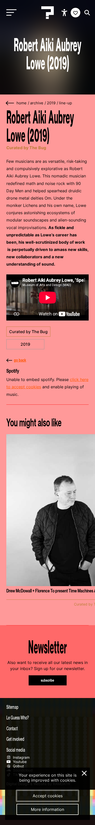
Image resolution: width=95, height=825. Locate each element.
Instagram (21, 757)
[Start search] (86, 12)
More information (47, 809)
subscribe (47, 680)
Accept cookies (48, 795)
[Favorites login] (75, 13)
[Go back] (10, 103)
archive (36, 103)
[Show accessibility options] (65, 13)
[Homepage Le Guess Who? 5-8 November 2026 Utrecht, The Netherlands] (47, 12)
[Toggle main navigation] (10, 12)
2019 (51, 103)
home (21, 103)
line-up (65, 103)
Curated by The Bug (28, 331)
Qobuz (18, 766)
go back (20, 360)
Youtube (19, 761)
